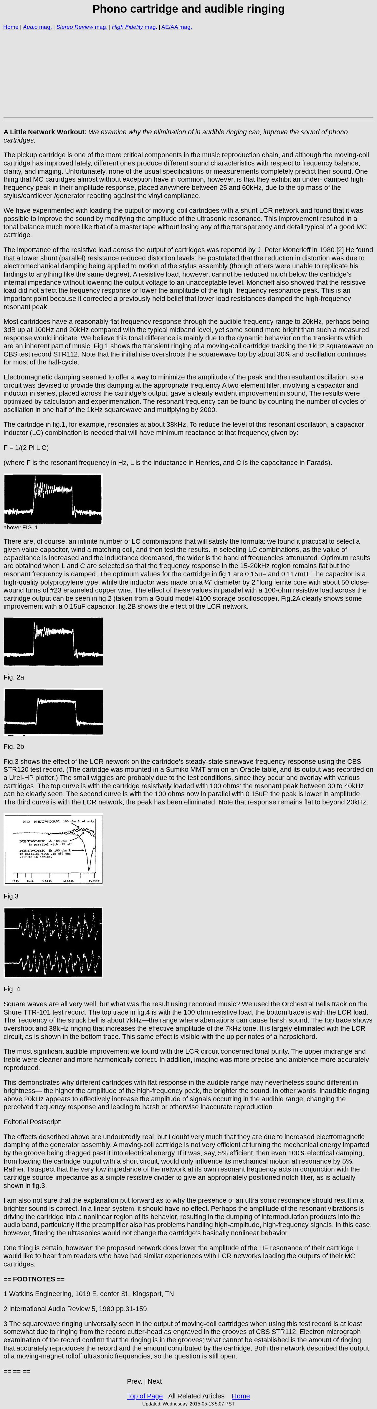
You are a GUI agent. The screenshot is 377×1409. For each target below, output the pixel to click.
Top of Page (145, 1396)
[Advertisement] (180, 73)
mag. (45, 27)
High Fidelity (127, 27)
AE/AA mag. (176, 27)
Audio (30, 27)
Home (11, 27)
